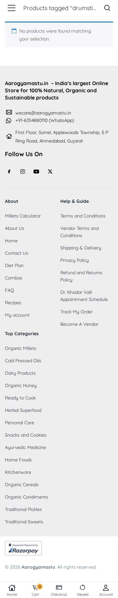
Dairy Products (20, 373)
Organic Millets (20, 348)
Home (12, 594)
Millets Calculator (23, 216)
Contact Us (16, 253)
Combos (13, 278)
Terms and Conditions (83, 216)
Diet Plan (14, 265)
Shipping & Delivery (80, 248)
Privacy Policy (74, 260)
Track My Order (76, 312)
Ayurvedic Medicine (25, 447)
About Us (14, 228)
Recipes (13, 303)
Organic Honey (21, 385)
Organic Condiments (26, 497)
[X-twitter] (50, 171)
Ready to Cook (20, 398)
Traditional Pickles (23, 509)
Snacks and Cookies (26, 435)
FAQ (9, 290)
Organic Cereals (22, 484)
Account (106, 594)
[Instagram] (23, 171)
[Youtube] (36, 171)
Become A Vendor (79, 324)
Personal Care (19, 423)
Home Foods (18, 460)
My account (17, 315)
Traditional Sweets (24, 522)
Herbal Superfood (23, 410)
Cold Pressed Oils (23, 361)
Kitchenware (18, 472)
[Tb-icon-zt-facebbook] (9, 171)
